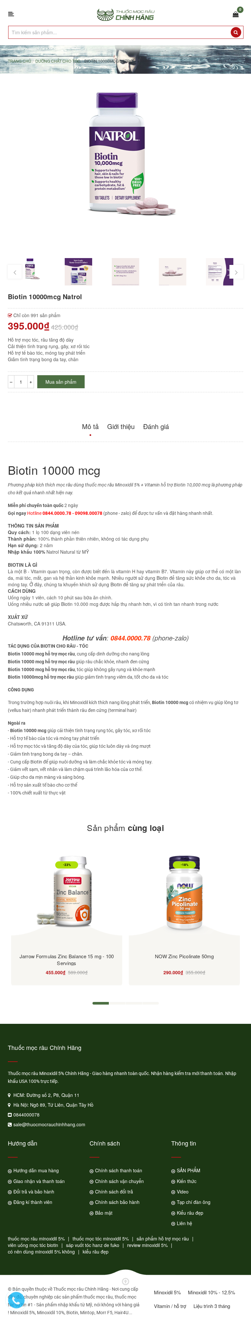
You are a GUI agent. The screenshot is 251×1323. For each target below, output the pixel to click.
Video (183, 1191)
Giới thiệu (121, 426)
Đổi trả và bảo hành (33, 1191)
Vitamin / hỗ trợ (170, 1305)
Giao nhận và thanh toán (39, 1181)
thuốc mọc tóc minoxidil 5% (101, 1238)
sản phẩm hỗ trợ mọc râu (163, 1238)
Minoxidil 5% (167, 1292)
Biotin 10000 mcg (54, 469)
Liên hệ (184, 1223)
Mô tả (90, 426)
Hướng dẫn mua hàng (36, 1170)
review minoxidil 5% (147, 1245)
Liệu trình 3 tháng (211, 1305)
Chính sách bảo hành (117, 1202)
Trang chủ (19, 61)
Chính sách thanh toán (118, 1170)
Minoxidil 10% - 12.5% (211, 1292)
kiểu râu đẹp (96, 1251)
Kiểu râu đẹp (190, 1212)
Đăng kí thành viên (32, 1202)
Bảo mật (103, 1212)
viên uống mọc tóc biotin (33, 1245)
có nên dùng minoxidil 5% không (41, 1251)
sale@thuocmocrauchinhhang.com (49, 1124)
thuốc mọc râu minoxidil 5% (36, 1238)
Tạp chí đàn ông (193, 1202)
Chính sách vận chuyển (119, 1181)
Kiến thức (186, 1181)
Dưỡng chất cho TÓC (57, 61)
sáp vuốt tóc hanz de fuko (92, 1245)
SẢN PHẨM (188, 1170)
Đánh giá (156, 426)
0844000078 (26, 1114)
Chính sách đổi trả (114, 1191)
